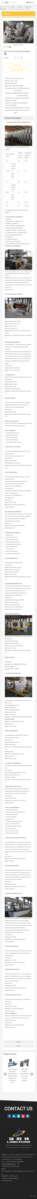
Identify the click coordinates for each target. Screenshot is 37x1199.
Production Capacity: (11, 107)
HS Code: (8, 105)
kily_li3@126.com (7, 1171)
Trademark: (8, 100)
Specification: (9, 98)
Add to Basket (15, 70)
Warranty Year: (9, 81)
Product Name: (9, 88)
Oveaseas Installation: (11, 85)
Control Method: (9, 83)
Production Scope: (10, 78)
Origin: (7, 103)
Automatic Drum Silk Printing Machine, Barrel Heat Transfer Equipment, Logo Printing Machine (24, 1075)
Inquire (15, 65)
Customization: (9, 110)
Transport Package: (11, 93)
